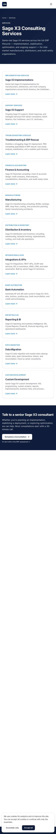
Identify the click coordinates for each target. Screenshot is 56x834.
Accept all (28, 828)
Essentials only (12, 828)
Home (4, 18)
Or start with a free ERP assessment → (16, 442)
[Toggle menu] (51, 4)
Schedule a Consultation (15, 437)
